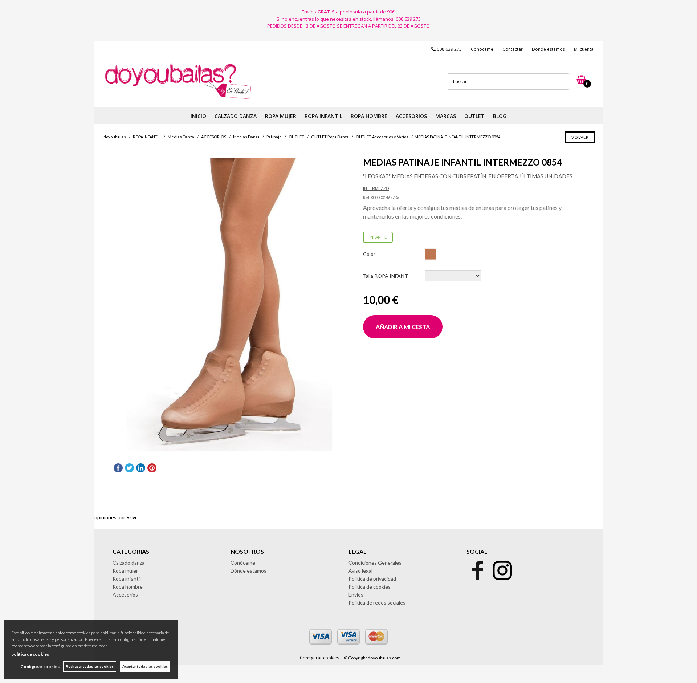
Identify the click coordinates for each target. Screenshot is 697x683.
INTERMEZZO (376, 188)
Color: (370, 254)
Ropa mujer (125, 571)
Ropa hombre (128, 587)
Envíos (355, 594)
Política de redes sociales (376, 602)
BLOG (499, 116)
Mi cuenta (584, 49)
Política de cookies (369, 587)
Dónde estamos (548, 49)
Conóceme (482, 49)
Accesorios (125, 594)
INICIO (198, 116)
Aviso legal (360, 571)
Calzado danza (128, 563)
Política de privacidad (372, 579)
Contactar (512, 49)
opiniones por (115, 517)
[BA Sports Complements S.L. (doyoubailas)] (177, 99)
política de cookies (30, 654)
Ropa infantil (127, 579)
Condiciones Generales (375, 563)
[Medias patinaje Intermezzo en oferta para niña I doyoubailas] (228, 305)
